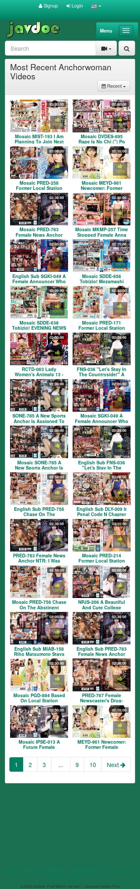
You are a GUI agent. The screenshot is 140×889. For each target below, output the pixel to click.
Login (76, 5)
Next (113, 764)
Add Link (56, 876)
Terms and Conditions (43, 869)
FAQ (11, 869)
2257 (126, 869)
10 (93, 764)
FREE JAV (80, 876)
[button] (96, 5)
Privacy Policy (84, 869)
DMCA (110, 869)
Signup (50, 5)
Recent (118, 85)
